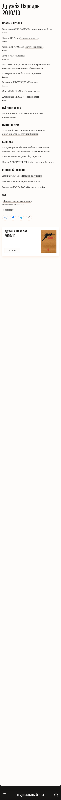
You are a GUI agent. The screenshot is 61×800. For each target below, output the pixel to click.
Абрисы (20, 55)
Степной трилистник (37, 64)
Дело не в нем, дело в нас (17, 200)
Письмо (32, 82)
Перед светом (31, 96)
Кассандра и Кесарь (41, 162)
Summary (8, 209)
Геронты (35, 73)
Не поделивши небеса (39, 29)
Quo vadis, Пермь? (30, 156)
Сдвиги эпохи (42, 147)
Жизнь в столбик (36, 187)
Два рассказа (32, 91)
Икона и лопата (33, 113)
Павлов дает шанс (32, 175)
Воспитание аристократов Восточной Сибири (23, 132)
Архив (12, 250)
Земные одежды (29, 38)
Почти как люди (34, 46)
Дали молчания (30, 181)
